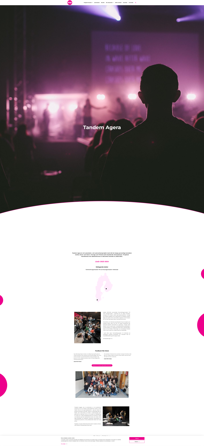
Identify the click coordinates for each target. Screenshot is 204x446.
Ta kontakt (131, 2)
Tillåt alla (137, 438)
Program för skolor (88, 2)
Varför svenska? (118, 2)
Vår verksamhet (109, 2)
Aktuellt (102, 2)
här (111, 338)
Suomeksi (125, 2)
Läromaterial (97, 2)
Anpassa (136, 441)
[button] (136, 2)
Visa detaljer (63, 443)
